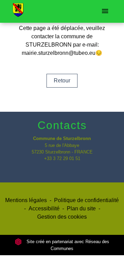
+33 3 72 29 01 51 (62, 158)
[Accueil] (18, 11)
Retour (62, 80)
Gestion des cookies (62, 217)
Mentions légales (26, 200)
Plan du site (81, 208)
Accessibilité (44, 208)
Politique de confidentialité (86, 200)
